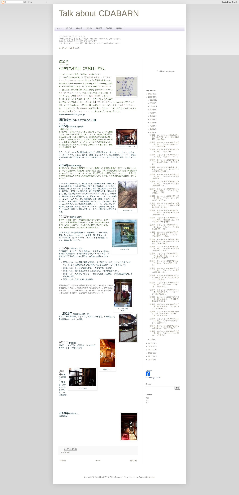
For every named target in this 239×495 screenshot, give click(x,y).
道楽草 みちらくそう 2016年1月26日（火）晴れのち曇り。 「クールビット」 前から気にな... (164, 306)
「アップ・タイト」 (104, 102)
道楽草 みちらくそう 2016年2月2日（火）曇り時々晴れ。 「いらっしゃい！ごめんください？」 (164, 256)
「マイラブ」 (128, 105)
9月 (151, 110)
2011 (150, 356)
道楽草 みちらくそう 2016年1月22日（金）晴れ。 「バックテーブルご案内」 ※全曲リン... (164, 333)
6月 (151, 119)
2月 (151, 132)
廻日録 (69, 28)
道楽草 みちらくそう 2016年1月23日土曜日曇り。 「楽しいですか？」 (164, 327)
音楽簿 (89, 28)
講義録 (109, 28)
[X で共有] (70, 449)
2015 (150, 343)
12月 (152, 100)
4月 (151, 126)
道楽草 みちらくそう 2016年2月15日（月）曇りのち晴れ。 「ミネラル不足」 (164, 162)
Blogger (151, 477)
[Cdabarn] (148, 375)
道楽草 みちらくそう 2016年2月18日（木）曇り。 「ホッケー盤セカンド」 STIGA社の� (164, 144)
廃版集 (119, 28)
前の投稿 (133, 461)
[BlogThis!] (68, 449)
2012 (150, 353)
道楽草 (67, 452)
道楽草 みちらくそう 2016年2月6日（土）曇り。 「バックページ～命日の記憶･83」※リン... (164, 227)
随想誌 (99, 28)
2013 (150, 350)
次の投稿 (62, 461)
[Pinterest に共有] (76, 449)
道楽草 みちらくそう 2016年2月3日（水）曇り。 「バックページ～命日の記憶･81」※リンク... (164, 249)
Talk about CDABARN (99, 13)
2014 (150, 347)
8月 (151, 113)
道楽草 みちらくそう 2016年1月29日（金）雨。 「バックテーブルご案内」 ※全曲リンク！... (164, 285)
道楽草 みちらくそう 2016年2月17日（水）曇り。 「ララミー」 (164, 150)
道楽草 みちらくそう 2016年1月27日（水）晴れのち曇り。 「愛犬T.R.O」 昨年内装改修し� (165, 299)
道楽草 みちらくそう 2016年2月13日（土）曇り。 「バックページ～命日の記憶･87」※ (164, 176)
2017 (150, 94)
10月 (152, 106)
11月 (152, 103)
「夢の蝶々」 (98, 96)
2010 (150, 359)
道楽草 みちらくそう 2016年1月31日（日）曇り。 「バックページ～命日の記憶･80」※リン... (164, 270)
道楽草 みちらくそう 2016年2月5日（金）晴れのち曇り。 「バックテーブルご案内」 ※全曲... (164, 234)
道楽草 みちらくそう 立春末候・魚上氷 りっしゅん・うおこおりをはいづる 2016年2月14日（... (164, 169)
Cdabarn (149, 370)
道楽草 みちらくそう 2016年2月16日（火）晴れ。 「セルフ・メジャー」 (164, 156)
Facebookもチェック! (153, 378)
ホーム (59, 28)
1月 (151, 339)
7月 (151, 116)
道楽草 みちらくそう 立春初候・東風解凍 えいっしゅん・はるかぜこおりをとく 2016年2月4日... (164, 241)
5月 (151, 123)
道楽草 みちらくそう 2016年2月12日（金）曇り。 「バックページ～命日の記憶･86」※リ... (164, 184)
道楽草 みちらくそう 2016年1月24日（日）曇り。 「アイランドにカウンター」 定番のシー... (164, 321)
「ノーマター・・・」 (82, 111)
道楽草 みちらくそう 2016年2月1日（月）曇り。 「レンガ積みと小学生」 (164, 263)
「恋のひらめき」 (82, 108)
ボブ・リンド (83, 96)
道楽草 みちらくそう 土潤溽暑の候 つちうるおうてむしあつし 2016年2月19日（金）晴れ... (164, 137)
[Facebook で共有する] (73, 449)
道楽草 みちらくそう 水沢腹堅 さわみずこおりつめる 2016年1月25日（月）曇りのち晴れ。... (164, 314)
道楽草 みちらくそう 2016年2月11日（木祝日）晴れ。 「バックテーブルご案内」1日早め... (164, 191)
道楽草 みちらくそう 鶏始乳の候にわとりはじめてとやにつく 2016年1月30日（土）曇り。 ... (164, 277)
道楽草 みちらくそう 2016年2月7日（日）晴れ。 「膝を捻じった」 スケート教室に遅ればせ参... (164, 220)
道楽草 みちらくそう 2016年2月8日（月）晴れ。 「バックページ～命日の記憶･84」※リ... (164, 212)
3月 (151, 129)
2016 (150, 97)
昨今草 (79, 28)
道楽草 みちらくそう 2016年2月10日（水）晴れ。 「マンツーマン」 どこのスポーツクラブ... (164, 198)
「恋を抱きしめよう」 (92, 77)
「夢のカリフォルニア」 (72, 93)
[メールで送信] (65, 449)
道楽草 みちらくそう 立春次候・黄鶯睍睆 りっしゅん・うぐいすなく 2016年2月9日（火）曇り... (165, 205)
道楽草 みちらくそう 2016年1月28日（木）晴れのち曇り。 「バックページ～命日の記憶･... (164, 292)
